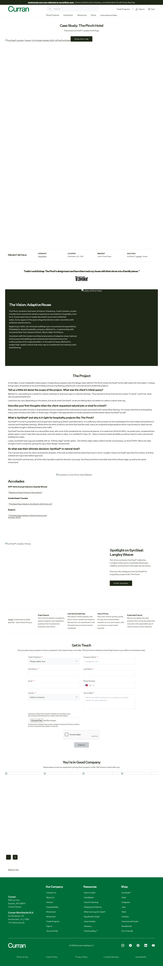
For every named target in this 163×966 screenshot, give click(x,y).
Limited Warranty (111, 957)
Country (31, 693)
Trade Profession (34, 657)
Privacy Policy (81, 957)
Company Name (89, 657)
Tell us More (88, 693)
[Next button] (15, 857)
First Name (32, 669)
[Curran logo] (18, 9)
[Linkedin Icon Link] (145, 945)
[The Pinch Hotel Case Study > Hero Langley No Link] (81, 140)
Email (30, 681)
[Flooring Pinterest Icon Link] (138, 945)
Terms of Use (22, 957)
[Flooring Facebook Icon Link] (130, 945)
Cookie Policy (52, 957)
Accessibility (140, 957)
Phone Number (89, 681)
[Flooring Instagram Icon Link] (122, 945)
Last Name (87, 669)
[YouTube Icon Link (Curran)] (153, 945)
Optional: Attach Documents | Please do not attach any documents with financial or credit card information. (49, 715)
